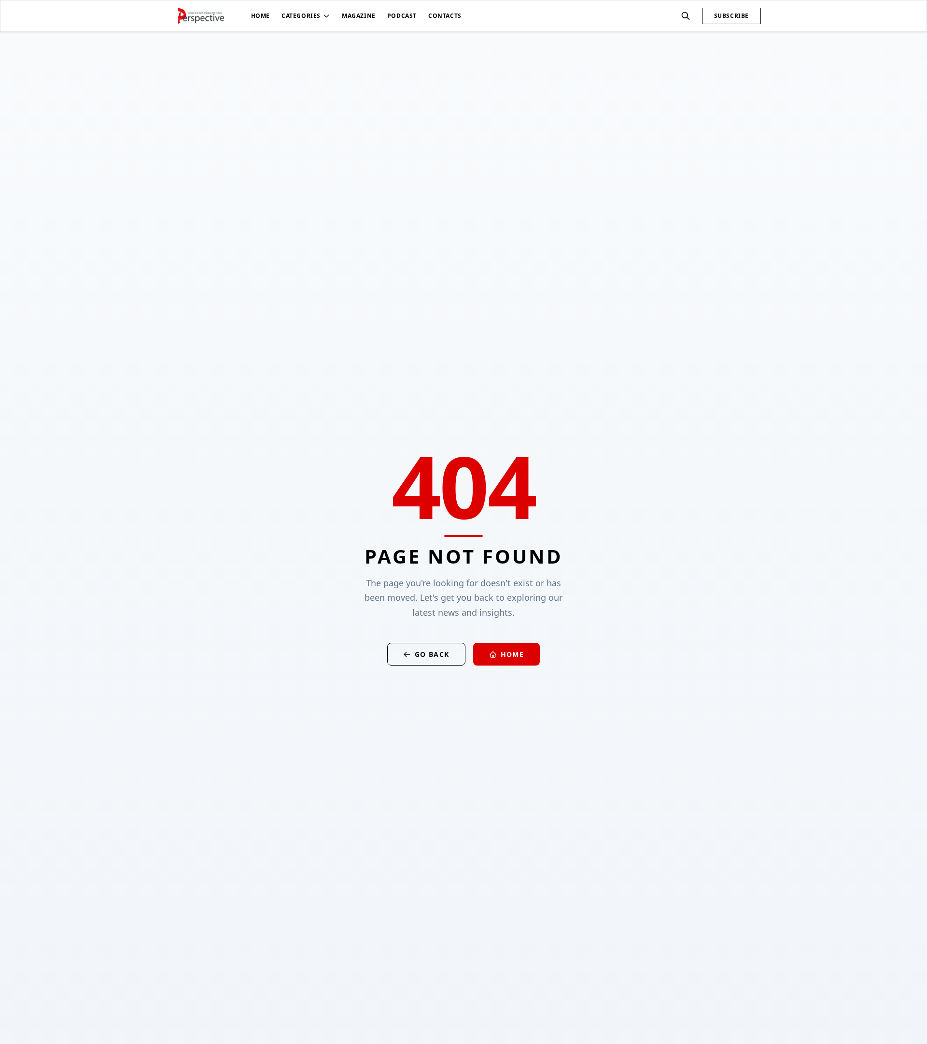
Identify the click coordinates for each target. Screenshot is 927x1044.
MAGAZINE (359, 16)
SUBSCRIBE (731, 16)
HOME (260, 16)
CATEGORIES (301, 16)
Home (512, 654)
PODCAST (402, 16)
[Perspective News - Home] (201, 16)
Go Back (432, 654)
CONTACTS (445, 16)
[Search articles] (685, 16)
